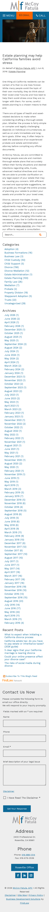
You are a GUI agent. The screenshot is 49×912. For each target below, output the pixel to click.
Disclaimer (8, 791)
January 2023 (12, 416)
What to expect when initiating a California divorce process (23, 636)
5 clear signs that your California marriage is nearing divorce (23, 651)
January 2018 (11, 539)
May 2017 (9, 568)
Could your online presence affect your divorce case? (23, 658)
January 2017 (11, 583)
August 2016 (11, 601)
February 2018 (12, 536)
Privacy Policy (36, 895)
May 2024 (9, 358)
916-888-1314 (28, 854)
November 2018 (13, 503)
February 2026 (12, 326)
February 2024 (12, 369)
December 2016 (13, 586)
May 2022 (9, 434)
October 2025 (11, 333)
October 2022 (11, 427)
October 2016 (11, 594)
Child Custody (12, 260)
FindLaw (24, 903)
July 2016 (9, 604)
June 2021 (10, 449)
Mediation (10, 285)
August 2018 (11, 514)
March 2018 (10, 532)
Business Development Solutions (23, 899)
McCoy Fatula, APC (26, 68)
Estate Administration (16, 274)
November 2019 (13, 474)
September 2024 (13, 344)
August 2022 (11, 431)
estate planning (22, 226)
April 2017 (9, 572)
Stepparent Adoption (16, 296)
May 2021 (9, 452)
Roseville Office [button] (24, 867)
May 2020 (9, 467)
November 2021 (13, 442)
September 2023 (13, 387)
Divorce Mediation (14, 270)
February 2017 (12, 579)
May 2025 (9, 340)
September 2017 (13, 554)
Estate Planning (17, 71)
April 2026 (10, 322)
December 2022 (13, 420)
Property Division (13, 292)
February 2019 (12, 492)
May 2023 (9, 402)
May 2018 (9, 525)
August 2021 (11, 445)
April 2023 (10, 405)
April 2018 (9, 528)
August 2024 (11, 347)
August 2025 (11, 336)
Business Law (11, 256)
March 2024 (11, 365)
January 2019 (11, 496)
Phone (6, 731)
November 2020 (13, 460)
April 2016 (9, 615)
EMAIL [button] (26, 15)
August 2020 (11, 463)
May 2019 (9, 481)
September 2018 (13, 510)
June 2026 (10, 318)
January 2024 (12, 373)
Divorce (8, 267)
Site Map (22, 895)
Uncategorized (12, 303)
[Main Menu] (8, 15)
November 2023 (13, 380)
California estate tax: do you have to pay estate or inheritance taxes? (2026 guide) (24, 644)
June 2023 (10, 398)
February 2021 (12, 456)
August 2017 (11, 557)
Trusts (7, 299)
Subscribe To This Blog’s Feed (21, 676)
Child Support (12, 263)
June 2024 (10, 355)
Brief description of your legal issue (21, 761)
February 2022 (12, 438)
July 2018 (9, 517)
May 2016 (9, 612)
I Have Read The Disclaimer (23, 797)
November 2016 (13, 590)
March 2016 (10, 619)
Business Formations (15, 252)
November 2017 (13, 546)
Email (7, 746)
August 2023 (11, 391)
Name (6, 717)
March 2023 (11, 409)
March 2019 (10, 489)
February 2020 (12, 470)
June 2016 (10, 608)
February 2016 (12, 622)
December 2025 (13, 329)
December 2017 (13, 543)
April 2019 (9, 485)
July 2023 (9, 394)
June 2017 (10, 564)
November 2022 (13, 423)
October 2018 (11, 507)
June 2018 (10, 521)
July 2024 (9, 351)
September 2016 (13, 597)
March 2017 (10, 575)
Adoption (9, 249)
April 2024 (10, 362)
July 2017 (9, 561)
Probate (8, 289)
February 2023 (12, 412)
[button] (46, 892)
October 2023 (11, 384)
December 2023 (13, 376)
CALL (42, 15)
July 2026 (9, 315)
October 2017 (11, 550)
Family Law (10, 281)
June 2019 (10, 478)
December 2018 (13, 499)
